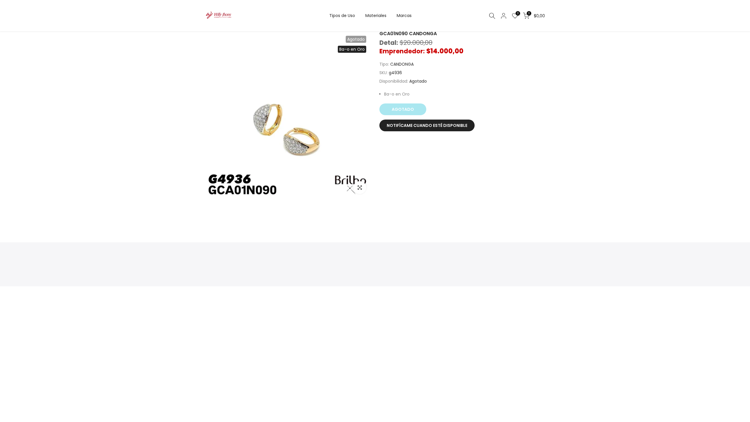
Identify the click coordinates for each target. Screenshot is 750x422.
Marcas (404, 15)
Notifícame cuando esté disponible (427, 125)
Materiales (375, 15)
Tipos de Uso (342, 15)
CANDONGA (402, 64)
